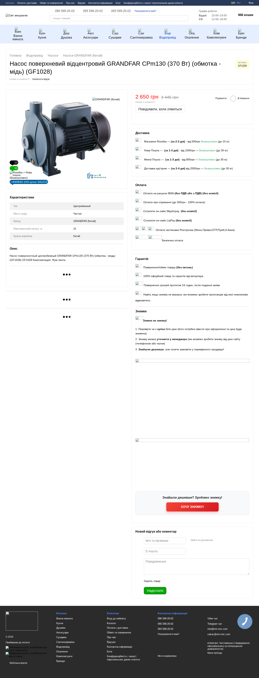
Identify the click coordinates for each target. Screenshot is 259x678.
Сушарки (115, 37)
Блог (118, 3)
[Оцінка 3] (179, 581)
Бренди (241, 37)
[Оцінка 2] (173, 581)
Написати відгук (40, 79)
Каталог (10, 3)
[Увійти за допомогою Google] (223, 540)
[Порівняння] (225, 2)
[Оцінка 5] (191, 581)
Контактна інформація (100, 3)
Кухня (42, 37)
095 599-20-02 (93, 11)
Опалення (192, 37)
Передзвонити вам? (145, 11)
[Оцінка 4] (185, 581)
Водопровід (167, 37)
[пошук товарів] (185, 18)
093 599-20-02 (121, 11)
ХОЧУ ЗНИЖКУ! (192, 506)
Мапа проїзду (214, 653)
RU (238, 3)
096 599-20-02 (65, 11)
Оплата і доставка (27, 3)
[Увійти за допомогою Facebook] (217, 540)
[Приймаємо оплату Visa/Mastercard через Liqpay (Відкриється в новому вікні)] (28, 655)
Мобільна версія (18, 663)
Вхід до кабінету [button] (116, 618)
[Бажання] (218, 2)
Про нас (70, 3)
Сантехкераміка (141, 37)
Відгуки (81, 3)
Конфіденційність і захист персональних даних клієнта (153, 3)
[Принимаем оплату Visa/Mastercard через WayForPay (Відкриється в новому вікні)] (28, 649)
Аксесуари (90, 37)
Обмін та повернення (51, 3)
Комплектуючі (216, 37)
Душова (66, 37)
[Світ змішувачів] (22, 621)
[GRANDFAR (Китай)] (106, 99)
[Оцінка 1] (167, 581)
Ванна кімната (18, 37)
